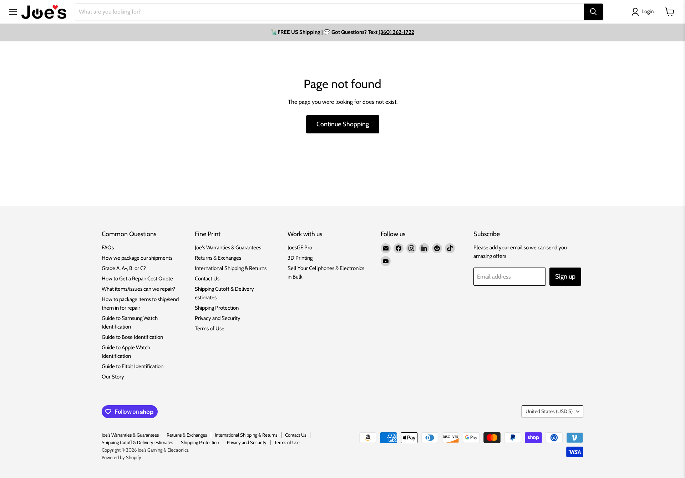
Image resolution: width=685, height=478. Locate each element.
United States (549, 411)
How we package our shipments (137, 258)
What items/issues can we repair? (138, 289)
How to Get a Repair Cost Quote (137, 278)
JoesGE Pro (300, 247)
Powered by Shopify (121, 457)
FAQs (108, 247)
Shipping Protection (217, 308)
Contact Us (207, 278)
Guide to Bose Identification (132, 337)
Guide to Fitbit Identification (132, 366)
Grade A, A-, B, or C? (124, 268)
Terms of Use (209, 328)
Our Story (113, 376)
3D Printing (300, 258)
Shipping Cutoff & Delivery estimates (137, 442)
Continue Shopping (342, 124)
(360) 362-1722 (396, 32)
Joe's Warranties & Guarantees (228, 247)
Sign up (565, 276)
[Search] (593, 12)
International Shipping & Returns (231, 268)
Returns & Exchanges (218, 258)
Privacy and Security (217, 318)
